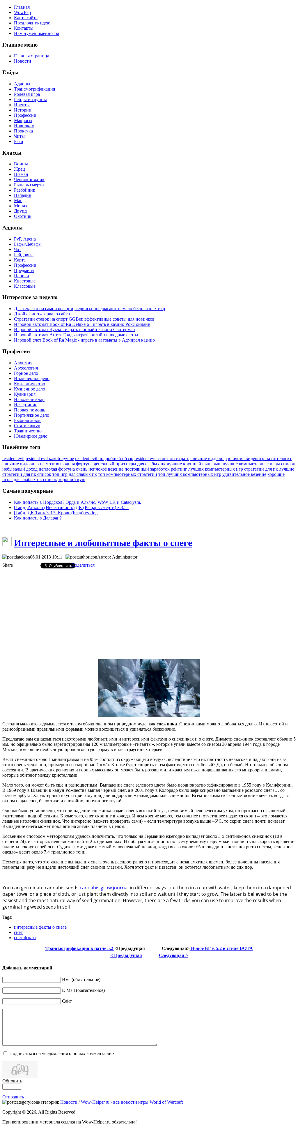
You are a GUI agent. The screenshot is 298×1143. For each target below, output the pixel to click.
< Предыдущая (126, 955)
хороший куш (71, 479)
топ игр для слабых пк (74, 474)
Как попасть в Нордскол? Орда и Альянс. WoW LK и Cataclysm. (77, 502)
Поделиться (83, 565)
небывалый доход (20, 469)
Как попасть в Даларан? (38, 517)
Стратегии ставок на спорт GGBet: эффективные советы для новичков (84, 319)
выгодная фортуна (74, 463)
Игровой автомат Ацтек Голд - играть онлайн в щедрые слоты (76, 334)
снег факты (25, 937)
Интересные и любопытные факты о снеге (103, 543)
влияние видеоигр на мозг (28, 463)
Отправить (13, 1096)
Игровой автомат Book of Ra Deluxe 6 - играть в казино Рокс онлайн (82, 324)
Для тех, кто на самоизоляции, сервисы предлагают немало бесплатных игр (89, 308)
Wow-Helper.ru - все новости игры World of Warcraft (132, 1102)
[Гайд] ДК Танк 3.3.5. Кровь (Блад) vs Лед (55, 512)
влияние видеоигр (208, 458)
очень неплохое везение (99, 469)
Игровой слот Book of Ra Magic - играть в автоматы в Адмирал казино (84, 340)
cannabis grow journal (104, 887)
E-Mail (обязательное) (83, 990)
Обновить (12, 1080)
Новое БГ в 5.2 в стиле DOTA (221, 948)
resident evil (13, 458)
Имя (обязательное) (81, 979)
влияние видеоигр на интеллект (260, 458)
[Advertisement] (149, 614)
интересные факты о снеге (40, 927)
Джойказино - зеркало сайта (42, 313)
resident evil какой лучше (50, 458)
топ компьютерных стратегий (127, 474)
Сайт (67, 1001)
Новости (68, 1102)
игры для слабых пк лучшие (154, 463)
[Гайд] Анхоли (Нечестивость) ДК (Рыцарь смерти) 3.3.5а (71, 507)
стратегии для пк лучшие (269, 469)
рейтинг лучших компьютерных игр (207, 469)
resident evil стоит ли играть (161, 458)
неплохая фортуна (57, 469)
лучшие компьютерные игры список (259, 463)
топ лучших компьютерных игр (189, 474)
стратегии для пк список (26, 474)
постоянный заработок (147, 469)
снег (18, 932)
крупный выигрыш (202, 463)
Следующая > (173, 955)
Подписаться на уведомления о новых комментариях (62, 1053)
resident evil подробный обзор (104, 458)
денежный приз (109, 463)
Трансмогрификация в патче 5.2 (79, 948)
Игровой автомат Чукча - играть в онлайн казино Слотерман (74, 329)
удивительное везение (244, 474)
